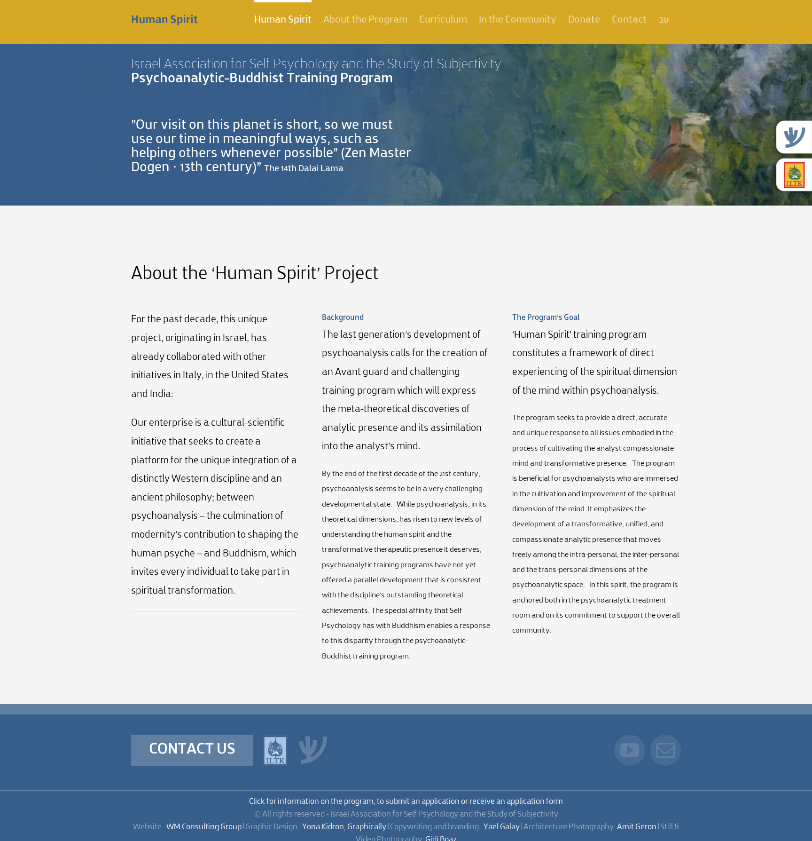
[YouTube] (629, 750)
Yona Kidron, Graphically (344, 827)
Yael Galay (502, 827)
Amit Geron (636, 827)
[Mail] (665, 750)
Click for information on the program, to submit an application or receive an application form (406, 801)
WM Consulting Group (204, 827)
